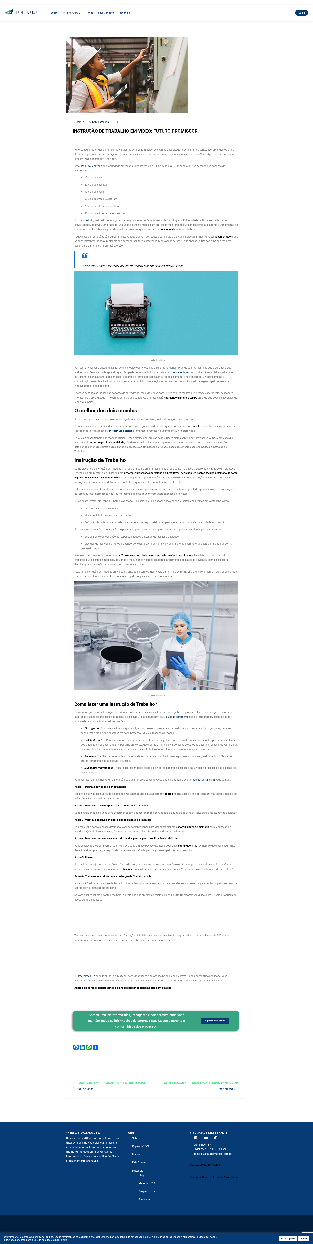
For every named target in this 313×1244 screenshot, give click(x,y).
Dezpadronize (147, 1191)
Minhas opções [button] (288, 1238)
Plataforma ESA (86, 976)
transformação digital (119, 430)
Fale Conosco (106, 12)
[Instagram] (214, 1138)
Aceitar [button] (303, 1238)
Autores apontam (177, 372)
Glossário (144, 1199)
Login (302, 12)
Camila (79, 122)
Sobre (54, 12)
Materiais (124, 12)
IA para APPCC (71, 12)
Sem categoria (100, 122)
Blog (141, 1175)
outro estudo (85, 220)
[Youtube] (204, 1138)
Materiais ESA (147, 1183)
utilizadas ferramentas (176, 716)
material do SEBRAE (203, 779)
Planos (89, 12)
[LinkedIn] (194, 1138)
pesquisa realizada (91, 165)
